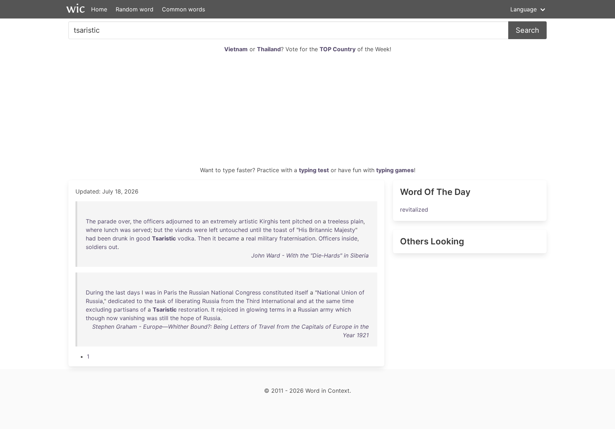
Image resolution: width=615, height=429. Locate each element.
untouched (234, 229)
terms (277, 309)
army (326, 309)
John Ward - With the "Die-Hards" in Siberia (310, 255)
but (158, 229)
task (160, 300)
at (311, 300)
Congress (248, 292)
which (343, 309)
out (113, 246)
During (95, 292)
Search (527, 30)
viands (183, 229)
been (104, 238)
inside (349, 238)
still (163, 318)
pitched (302, 221)
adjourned (179, 221)
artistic (248, 221)
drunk (120, 238)
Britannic (320, 229)
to (197, 221)
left (213, 229)
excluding (99, 309)
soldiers (96, 246)
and (302, 300)
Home (99, 9)
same (333, 300)
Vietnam (236, 49)
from (227, 300)
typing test (314, 170)
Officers (329, 238)
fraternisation (297, 238)
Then (204, 238)
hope (187, 318)
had (91, 238)
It (213, 309)
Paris (170, 292)
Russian (199, 292)
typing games (395, 170)
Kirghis (268, 221)
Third (253, 300)
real (251, 238)
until (255, 229)
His (303, 229)
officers (153, 221)
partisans (126, 309)
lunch (111, 229)
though (95, 318)
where (94, 229)
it (214, 238)
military (268, 238)
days (133, 292)
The (91, 221)
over (124, 221)
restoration (193, 309)
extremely (223, 221)
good (143, 238)
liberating (187, 300)
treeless (338, 221)
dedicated (121, 300)
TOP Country (338, 49)
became (228, 238)
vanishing (132, 318)
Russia (94, 300)
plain (357, 221)
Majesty (344, 229)
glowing (257, 309)
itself (301, 292)
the (137, 221)
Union (349, 292)
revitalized (414, 209)
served (141, 229)
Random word (134, 9)
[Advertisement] (307, 112)
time (348, 300)
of (292, 229)
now (112, 318)
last (120, 292)
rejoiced (227, 309)
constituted (278, 292)
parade (107, 221)
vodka (186, 238)
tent (285, 221)
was (125, 229)
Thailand (269, 49)
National (222, 292)
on (317, 221)
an (205, 221)
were (200, 229)
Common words (183, 9)
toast (280, 229)
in (132, 238)
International (278, 300)
